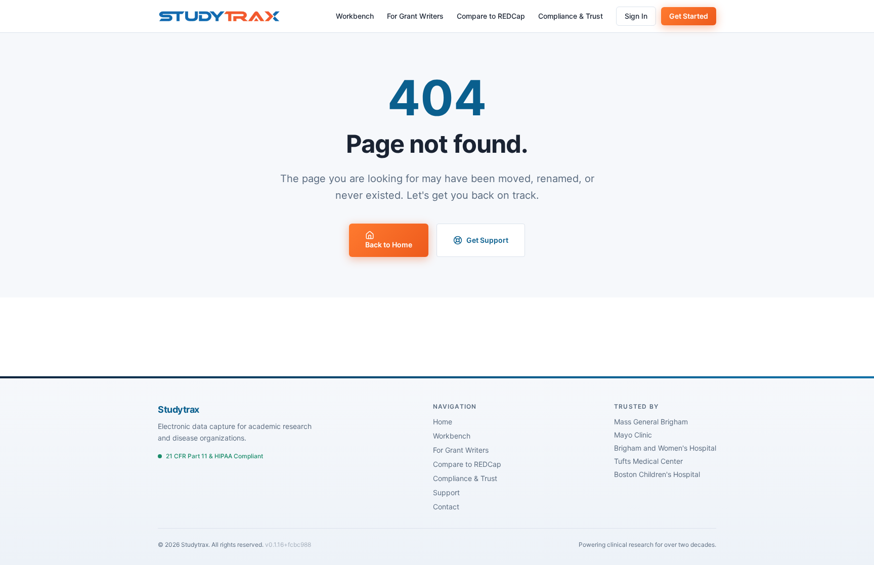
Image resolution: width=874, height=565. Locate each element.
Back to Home (388, 244)
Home (442, 421)
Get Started (688, 16)
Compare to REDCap (491, 16)
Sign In (636, 16)
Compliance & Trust (570, 16)
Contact (446, 506)
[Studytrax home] (219, 16)
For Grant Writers (415, 16)
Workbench (355, 16)
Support (446, 492)
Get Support (487, 240)
